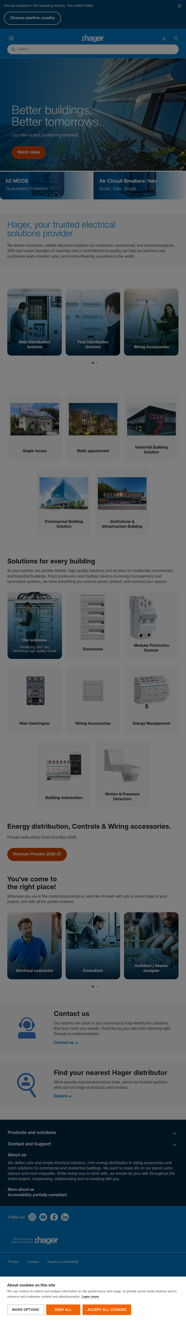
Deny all (63, 1310)
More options (25, 1310)
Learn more (90, 1296)
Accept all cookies (106, 1310)
